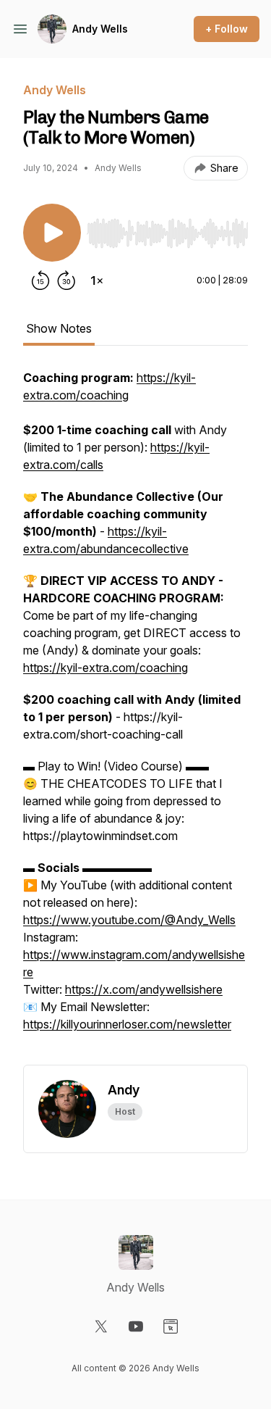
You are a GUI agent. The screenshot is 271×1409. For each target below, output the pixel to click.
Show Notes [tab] (59, 328)
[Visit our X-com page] (101, 1326)
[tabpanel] (135, 717)
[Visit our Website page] (170, 1326)
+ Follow (226, 28)
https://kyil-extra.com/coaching (105, 667)
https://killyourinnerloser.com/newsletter (127, 1024)
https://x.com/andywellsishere (144, 989)
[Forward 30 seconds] (66, 280)
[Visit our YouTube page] (136, 1326)
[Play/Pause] (52, 233)
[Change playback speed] (96, 280)
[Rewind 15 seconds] (40, 280)
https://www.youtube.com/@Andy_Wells (129, 920)
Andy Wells (100, 28)
